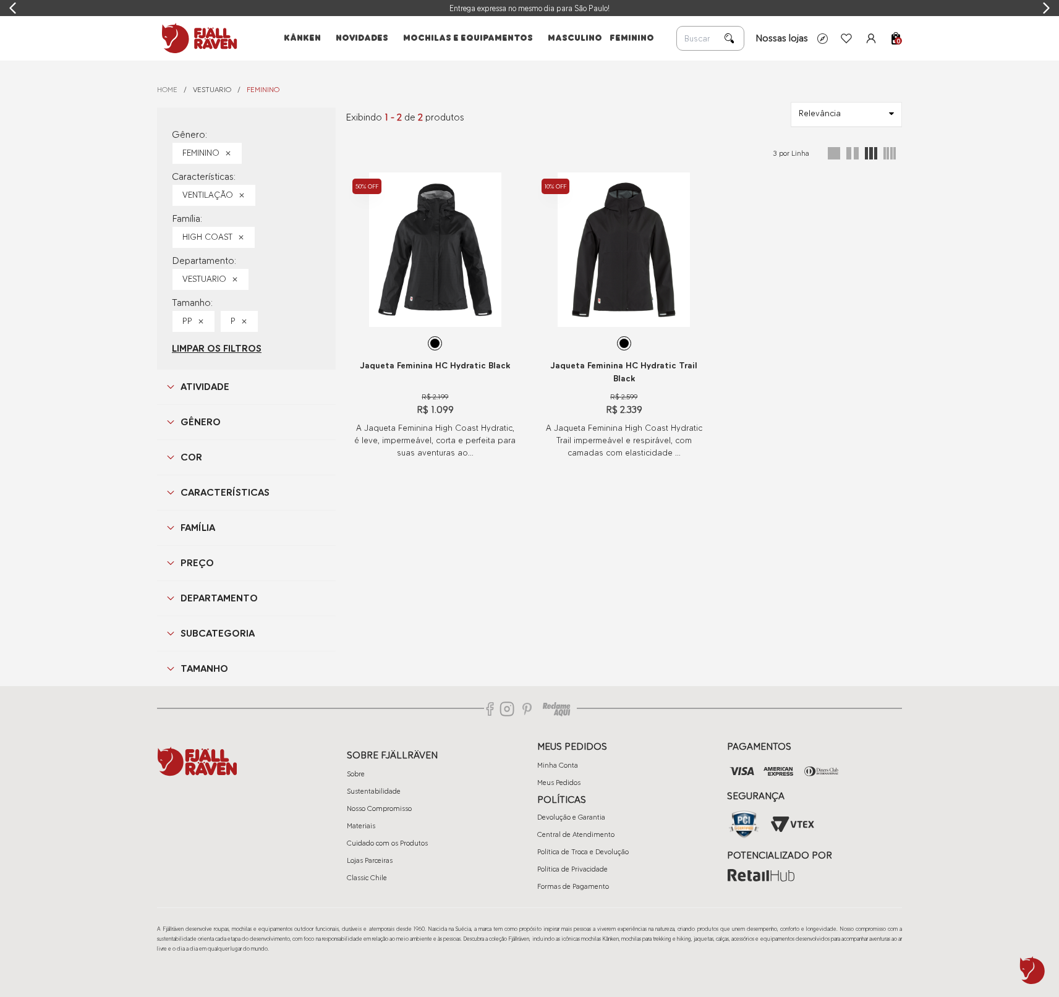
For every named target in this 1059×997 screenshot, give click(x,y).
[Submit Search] (729, 38)
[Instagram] (507, 709)
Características (225, 492)
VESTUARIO (212, 89)
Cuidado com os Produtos (387, 843)
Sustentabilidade (374, 791)
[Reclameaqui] (556, 709)
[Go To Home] (197, 38)
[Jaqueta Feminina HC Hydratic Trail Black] (624, 249)
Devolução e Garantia (571, 817)
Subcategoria (218, 633)
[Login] (871, 38)
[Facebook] (490, 709)
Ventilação (207, 195)
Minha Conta (557, 765)
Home (167, 89)
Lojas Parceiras (370, 860)
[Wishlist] (846, 38)
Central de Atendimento (576, 834)
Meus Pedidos (559, 782)
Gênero (201, 422)
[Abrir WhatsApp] (1032, 970)
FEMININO (263, 89)
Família (198, 527)
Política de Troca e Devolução (583, 851)
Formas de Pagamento (573, 886)
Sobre (356, 774)
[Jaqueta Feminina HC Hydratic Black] (435, 249)
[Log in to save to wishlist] (508, 182)
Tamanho (204, 668)
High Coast (207, 237)
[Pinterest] (527, 709)
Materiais (361, 825)
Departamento (219, 598)
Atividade (205, 386)
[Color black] (435, 343)
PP (187, 321)
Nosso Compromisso (379, 808)
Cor (191, 457)
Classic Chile (367, 877)
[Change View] (834, 153)
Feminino (200, 153)
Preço (197, 563)
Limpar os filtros (217, 348)
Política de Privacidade (572, 869)
